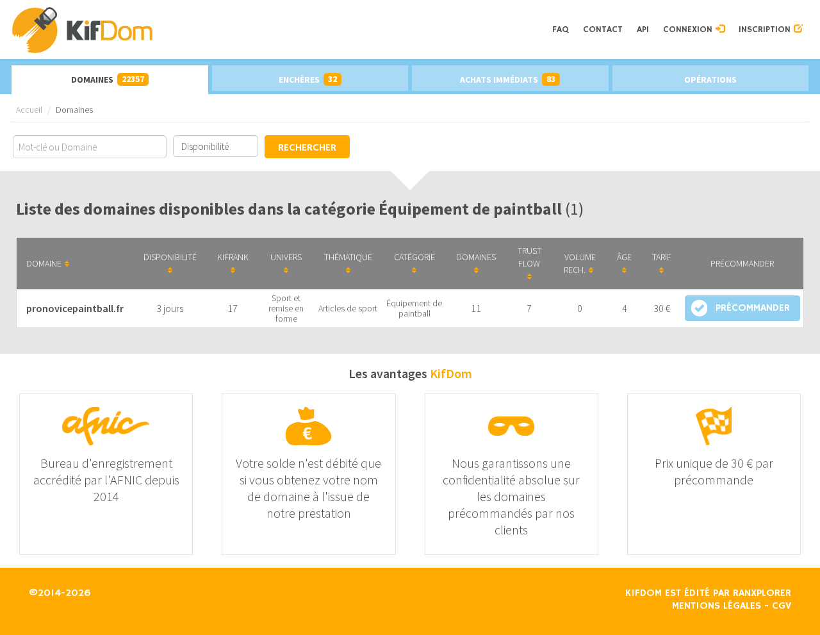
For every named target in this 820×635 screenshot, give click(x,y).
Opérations (710, 79)
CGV (781, 606)
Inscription (766, 29)
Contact (603, 29)
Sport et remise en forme (286, 308)
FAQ (560, 29)
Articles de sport (347, 308)
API (643, 29)
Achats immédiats (507, 79)
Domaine (44, 263)
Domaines (107, 79)
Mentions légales (716, 606)
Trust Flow (529, 257)
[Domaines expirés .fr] (277, 29)
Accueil (29, 109)
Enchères (308, 79)
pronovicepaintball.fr (75, 308)
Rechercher (307, 148)
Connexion (689, 29)
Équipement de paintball (414, 308)
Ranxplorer (762, 593)
